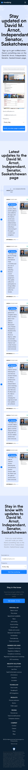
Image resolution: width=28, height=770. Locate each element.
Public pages (14, 706)
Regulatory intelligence (14, 651)
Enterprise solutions (14, 718)
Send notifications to (8, 111)
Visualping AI (14, 690)
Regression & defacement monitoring (14, 656)
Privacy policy (14, 741)
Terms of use (14, 743)
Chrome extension (14, 700)
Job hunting (14, 621)
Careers (14, 728)
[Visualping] (6, 2)
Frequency (6, 118)
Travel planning (14, 638)
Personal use (14, 713)
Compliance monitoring (14, 654)
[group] (14, 95)
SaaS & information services (14, 672)
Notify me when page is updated (14, 128)
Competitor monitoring (14, 648)
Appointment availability (14, 616)
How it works (14, 687)
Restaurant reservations (14, 633)
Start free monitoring (14, 572)
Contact (14, 725)
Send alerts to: (5, 555)
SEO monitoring (14, 659)
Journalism (14, 680)
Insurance (14, 677)
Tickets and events (14, 641)
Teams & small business (14, 716)
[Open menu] (25, 2)
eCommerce (14, 675)
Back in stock (14, 610)
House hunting (14, 624)
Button (14, 703)
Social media (14, 627)
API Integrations (14, 693)
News (14, 619)
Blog (14, 734)
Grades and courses (14, 630)
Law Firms (14, 669)
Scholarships (14, 635)
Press (14, 731)
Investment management (14, 666)
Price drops (14, 613)
